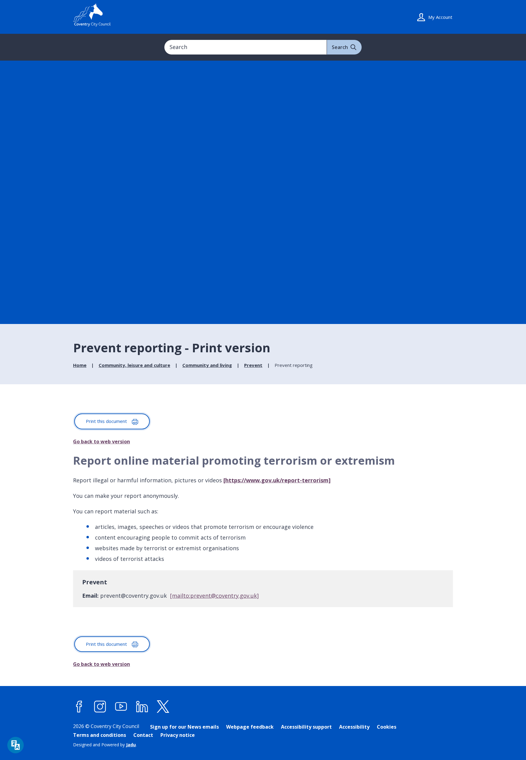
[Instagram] (100, 706)
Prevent (253, 365)
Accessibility (354, 726)
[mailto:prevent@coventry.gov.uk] (214, 595)
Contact (143, 735)
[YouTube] (121, 706)
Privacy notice (177, 735)
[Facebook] (79, 706)
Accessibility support (306, 726)
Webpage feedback (250, 726)
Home (79, 365)
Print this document (107, 421)
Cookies (386, 726)
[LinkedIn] (142, 706)
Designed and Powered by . (105, 745)
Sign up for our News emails (184, 726)
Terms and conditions (99, 735)
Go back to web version (101, 441)
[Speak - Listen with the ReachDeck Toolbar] (15, 745)
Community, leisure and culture (134, 365)
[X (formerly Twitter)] (163, 706)
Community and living (207, 365)
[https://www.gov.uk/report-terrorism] (277, 480)
